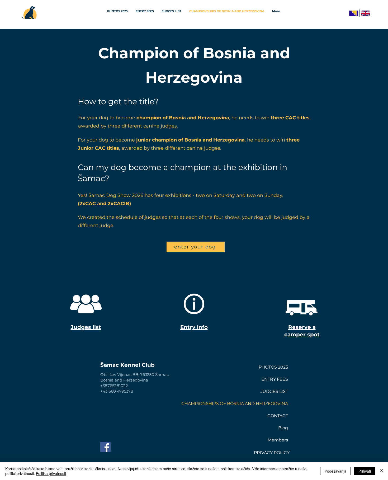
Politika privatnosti (51, 473)
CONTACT (277, 415)
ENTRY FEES (274, 379)
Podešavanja (335, 471)
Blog (283, 427)
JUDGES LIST (274, 391)
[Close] (381, 471)
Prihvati (364, 471)
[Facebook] (105, 447)
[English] (365, 13)
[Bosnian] (353, 13)
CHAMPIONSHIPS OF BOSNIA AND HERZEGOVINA (269, 403)
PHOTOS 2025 (273, 367)
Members (278, 440)
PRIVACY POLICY (272, 452)
